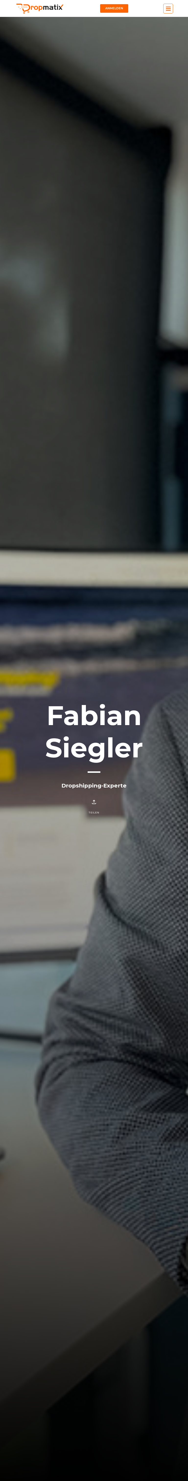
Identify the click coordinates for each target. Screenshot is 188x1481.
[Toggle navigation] (168, 8)
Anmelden (114, 8)
